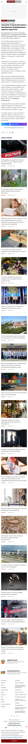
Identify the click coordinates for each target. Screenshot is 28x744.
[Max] (13, 132)
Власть (2, 685)
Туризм (2, 701)
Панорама (17, 680)
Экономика (3, 687)
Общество (4, 20)
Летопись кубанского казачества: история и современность (20, 686)
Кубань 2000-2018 (19, 692)
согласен (14, 741)
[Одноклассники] (7, 132)
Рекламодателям (19, 705)
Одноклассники (14, 716)
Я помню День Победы (20, 697)
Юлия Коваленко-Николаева (8, 23)
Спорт (2, 692)
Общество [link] (3, 165)
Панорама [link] (3, 226)
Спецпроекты (18, 689)
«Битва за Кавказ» (19, 682)
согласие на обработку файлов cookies (11, 737)
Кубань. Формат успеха (20, 694)
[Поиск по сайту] (26, 1)
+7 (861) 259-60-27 (14, 723)
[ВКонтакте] (4, 132)
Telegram (17, 716)
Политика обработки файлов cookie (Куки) (20, 712)
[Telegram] (10, 132)
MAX (22, 127)
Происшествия (4, 689)
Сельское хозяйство (5, 704)
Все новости (4, 680)
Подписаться (15, 124)
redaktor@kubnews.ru (14, 725)
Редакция (17, 702)
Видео (2, 699)
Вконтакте (11, 716)
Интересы (3, 706)
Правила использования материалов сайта (21, 708)
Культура (3, 694)
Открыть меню (1, 1)
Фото (2, 697)
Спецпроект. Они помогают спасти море (20, 700)
